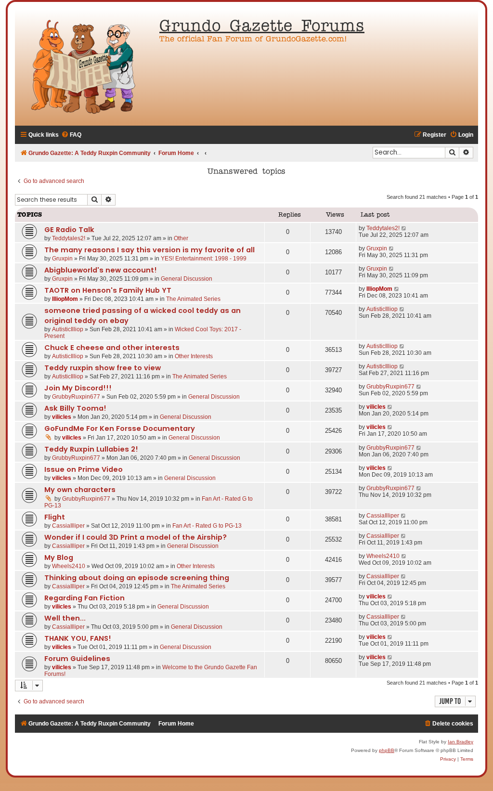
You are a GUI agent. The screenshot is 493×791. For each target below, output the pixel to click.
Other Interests (194, 356)
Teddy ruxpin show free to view (102, 368)
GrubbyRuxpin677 (76, 396)
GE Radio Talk (69, 229)
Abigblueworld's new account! (100, 270)
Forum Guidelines (77, 658)
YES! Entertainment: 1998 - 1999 (203, 258)
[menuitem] (71, 135)
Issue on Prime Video (83, 469)
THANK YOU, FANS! (77, 638)
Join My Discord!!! (78, 388)
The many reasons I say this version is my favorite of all (149, 250)
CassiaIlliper (68, 525)
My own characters (80, 489)
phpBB (386, 750)
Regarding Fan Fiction (84, 598)
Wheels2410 (68, 566)
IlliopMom (65, 299)
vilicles (61, 417)
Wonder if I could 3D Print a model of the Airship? (135, 537)
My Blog (58, 557)
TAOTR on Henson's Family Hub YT (107, 290)
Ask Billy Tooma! (75, 408)
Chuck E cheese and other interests (112, 347)
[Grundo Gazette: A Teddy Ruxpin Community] (84, 67)
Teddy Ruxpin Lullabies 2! (91, 449)
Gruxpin (62, 258)
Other (181, 238)
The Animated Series (193, 299)
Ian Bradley (460, 741)
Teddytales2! (68, 238)
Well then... (65, 618)
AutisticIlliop (67, 329)
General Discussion (186, 278)
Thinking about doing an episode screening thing (136, 578)
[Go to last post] (404, 228)
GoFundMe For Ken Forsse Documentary (119, 428)
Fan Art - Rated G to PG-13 (207, 525)
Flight (54, 517)
